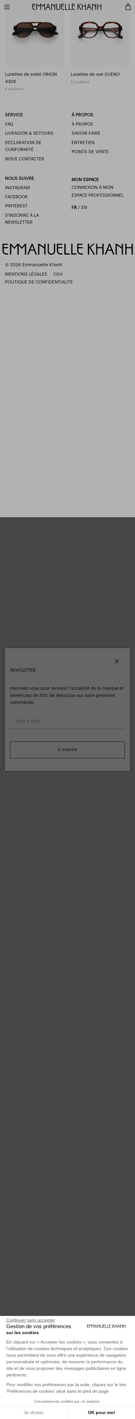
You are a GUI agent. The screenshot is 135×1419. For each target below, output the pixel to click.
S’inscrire (67, 750)
